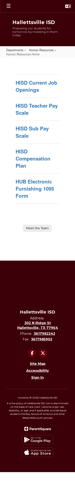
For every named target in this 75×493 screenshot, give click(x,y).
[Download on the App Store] (37, 452)
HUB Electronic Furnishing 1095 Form (35, 188)
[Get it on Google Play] (37, 440)
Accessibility (37, 371)
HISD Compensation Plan (33, 158)
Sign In (37, 378)
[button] (68, 6)
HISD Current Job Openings (36, 86)
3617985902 (41, 339)
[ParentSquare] (37, 429)
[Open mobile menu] (8, 6)
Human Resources (41, 50)
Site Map (37, 364)
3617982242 (44, 334)
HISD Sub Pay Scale (32, 132)
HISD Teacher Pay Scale (37, 109)
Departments (14, 50)
